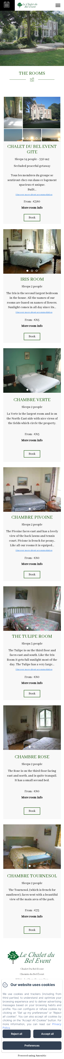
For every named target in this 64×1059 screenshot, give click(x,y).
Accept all (47, 1033)
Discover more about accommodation (34, 194)
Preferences (32, 1045)
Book (32, 218)
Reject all (16, 1033)
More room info (32, 208)
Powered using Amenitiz (32, 1055)
